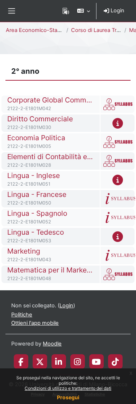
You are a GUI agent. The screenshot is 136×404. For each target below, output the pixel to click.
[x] (40, 361)
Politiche (21, 314)
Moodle (52, 343)
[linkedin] (58, 361)
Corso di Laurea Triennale (103, 30)
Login (116, 10)
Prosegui (68, 397)
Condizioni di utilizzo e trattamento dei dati (68, 388)
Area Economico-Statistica (39, 30)
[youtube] (96, 361)
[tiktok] (115, 361)
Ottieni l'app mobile (35, 323)
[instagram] (77, 361)
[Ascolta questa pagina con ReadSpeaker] (66, 11)
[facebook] (21, 361)
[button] (84, 11)
